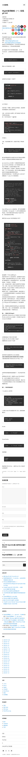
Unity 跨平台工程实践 (7, 746)
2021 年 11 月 (6, 651)
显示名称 (4, 506)
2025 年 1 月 (6, 647)
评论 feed (5, 709)
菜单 (24, 4)
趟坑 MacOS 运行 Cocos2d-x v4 (10, 576)
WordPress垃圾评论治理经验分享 (11, 591)
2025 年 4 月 (6, 643)
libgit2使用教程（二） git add (17, 625)
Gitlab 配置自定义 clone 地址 (10, 596)
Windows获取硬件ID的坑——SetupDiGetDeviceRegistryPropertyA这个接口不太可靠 (14, 583)
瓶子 (4, 721)
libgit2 (15, 471)
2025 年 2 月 (6, 645)
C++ (18, 471)
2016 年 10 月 (6, 660)
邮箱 (3, 513)
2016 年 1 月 (6, 673)
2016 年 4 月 (6, 667)
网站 (3, 519)
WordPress (6, 691)
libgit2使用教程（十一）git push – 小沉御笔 (13, 614)
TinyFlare (5, 723)
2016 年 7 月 (6, 662)
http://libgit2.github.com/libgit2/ (13, 42)
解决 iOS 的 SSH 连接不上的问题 (11, 600)
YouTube (4, 740)
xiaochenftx (4, 471)
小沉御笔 (5, 5)
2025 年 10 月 (6, 640)
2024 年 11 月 (6, 649)
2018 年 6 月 (6, 654)
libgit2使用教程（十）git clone (14, 616)
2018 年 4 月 (6, 658)
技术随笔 (5, 694)
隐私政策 (5, 725)
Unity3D (5, 689)
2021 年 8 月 (6, 652)
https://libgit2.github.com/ (11, 40)
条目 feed (5, 707)
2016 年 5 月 (6, 665)
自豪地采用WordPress (15, 754)
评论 (3, 487)
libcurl (5, 685)
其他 (4, 693)
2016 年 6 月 (6, 663)
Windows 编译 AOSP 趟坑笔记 (10, 598)
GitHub (3, 736)
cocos (4, 683)
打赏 (4, 727)
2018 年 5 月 (6, 656)
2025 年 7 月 (6, 642)
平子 (4, 618)
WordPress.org (7, 711)
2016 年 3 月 (6, 669)
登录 (4, 705)
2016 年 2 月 (6, 671)
